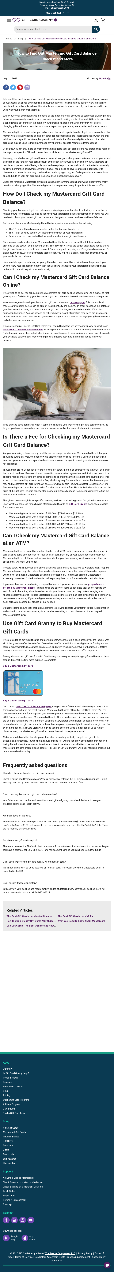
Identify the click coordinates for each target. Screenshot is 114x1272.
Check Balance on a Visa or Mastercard (23, 1182)
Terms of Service (24, 1257)
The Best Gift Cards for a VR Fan (76, 916)
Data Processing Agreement (75, 1257)
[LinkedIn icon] (14, 1220)
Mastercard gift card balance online (23, 329)
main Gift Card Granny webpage (33, 706)
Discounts (8, 1145)
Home (9, 38)
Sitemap (7, 1204)
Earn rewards (9, 1158)
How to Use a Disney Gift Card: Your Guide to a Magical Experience (44, 921)
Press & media (10, 1077)
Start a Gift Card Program (16, 1099)
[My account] (96, 20)
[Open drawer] (8, 20)
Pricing (6, 1095)
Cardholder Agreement (46, 1257)
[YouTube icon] (30, 1220)
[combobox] (53, 29)
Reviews (7, 1082)
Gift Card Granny (78, 504)
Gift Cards (8, 1141)
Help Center (9, 1195)
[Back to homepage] (52, 20)
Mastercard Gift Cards (14, 1132)
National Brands (11, 1136)
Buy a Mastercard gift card (18, 666)
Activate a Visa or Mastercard (18, 1177)
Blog (20, 38)
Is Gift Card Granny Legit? (16, 1073)
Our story (7, 1068)
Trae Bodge (105, 78)
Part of (56, 1253)
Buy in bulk (8, 1154)
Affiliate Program (11, 1104)
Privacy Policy (84, 1253)
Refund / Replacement (14, 1200)
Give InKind (9, 1108)
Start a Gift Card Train (14, 1113)
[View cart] (103, 20)
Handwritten (9, 1163)
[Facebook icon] (6, 1220)
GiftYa (6, 1150)
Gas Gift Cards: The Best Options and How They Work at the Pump (44, 925)
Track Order (9, 1191)
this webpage (77, 302)
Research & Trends (13, 1086)
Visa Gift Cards (11, 1127)
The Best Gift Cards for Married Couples (29, 916)
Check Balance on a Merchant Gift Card (23, 1186)
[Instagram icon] (22, 1220)
